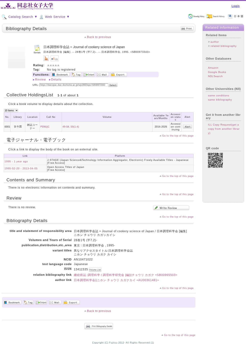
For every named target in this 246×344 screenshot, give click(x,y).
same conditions (218, 95)
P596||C (45, 126)
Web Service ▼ (57, 17)
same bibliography (220, 99)
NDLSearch (215, 76)
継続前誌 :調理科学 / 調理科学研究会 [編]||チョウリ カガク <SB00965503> (125, 274)
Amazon (213, 67)
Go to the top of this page (178, 135)
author (215, 41)
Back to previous (99, 37)
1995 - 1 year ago (16, 161)
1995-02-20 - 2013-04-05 (21, 168)
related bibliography (224, 45)
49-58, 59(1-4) (70, 126)
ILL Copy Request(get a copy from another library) (224, 128)
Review (40, 79)
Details (56, 79)
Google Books (217, 72)
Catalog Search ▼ (22, 17)
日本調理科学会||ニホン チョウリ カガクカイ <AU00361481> (116, 280)
